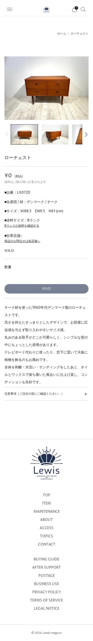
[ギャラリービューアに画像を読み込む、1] (24, 134)
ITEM (46, 503)
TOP (46, 495)
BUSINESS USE (46, 584)
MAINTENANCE (46, 512)
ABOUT (46, 520)
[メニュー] (9, 9)
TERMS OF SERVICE (46, 600)
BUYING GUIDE (46, 559)
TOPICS (46, 536)
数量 (7, 267)
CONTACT (46, 544)
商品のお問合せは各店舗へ (22, 241)
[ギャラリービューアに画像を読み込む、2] (55, 134)
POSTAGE (46, 576)
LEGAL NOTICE (46, 608)
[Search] (83, 9)
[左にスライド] (7, 134)
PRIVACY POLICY (46, 592)
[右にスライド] (85, 134)
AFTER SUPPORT (46, 567)
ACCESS (47, 528)
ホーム (61, 34)
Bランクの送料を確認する (21, 226)
